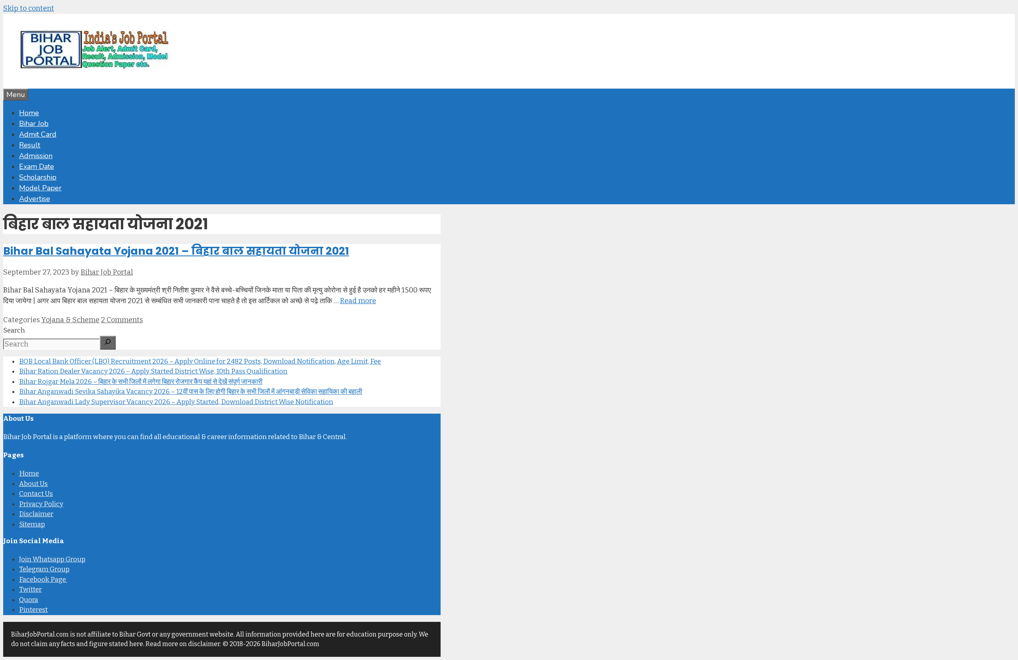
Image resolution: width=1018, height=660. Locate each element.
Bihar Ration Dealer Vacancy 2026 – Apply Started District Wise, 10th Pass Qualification (153, 371)
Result (29, 145)
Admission (35, 156)
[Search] (108, 343)
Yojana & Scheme (70, 319)
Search (14, 330)
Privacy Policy (41, 504)
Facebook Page (43, 579)
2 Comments (122, 319)
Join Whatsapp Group (52, 559)
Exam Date (36, 166)
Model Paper (40, 188)
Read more (358, 300)
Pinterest (33, 610)
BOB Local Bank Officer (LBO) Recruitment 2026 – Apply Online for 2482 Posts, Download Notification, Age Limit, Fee (200, 361)
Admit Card (37, 134)
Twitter (30, 589)
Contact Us (36, 494)
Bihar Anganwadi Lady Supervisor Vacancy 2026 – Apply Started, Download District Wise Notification (176, 402)
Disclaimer (36, 514)
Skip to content (28, 8)
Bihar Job (34, 123)
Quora (28, 600)
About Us (33, 484)
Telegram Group (44, 569)
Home (29, 113)
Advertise (34, 198)
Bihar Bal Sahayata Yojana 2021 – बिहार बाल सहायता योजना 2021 (176, 251)
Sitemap (32, 524)
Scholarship (37, 177)
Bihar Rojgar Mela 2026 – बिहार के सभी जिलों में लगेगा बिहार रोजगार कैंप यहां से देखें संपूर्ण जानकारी (140, 381)
